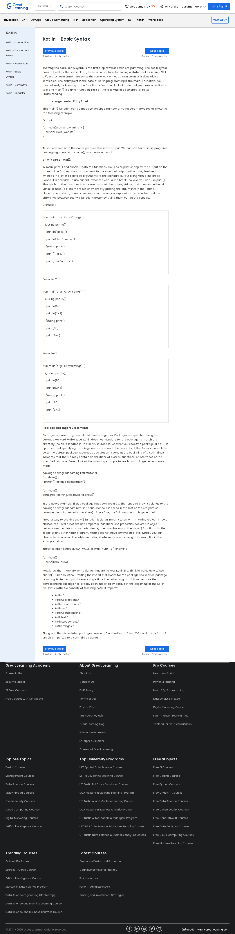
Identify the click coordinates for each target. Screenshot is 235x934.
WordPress (155, 20)
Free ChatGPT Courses (167, 793)
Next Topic (157, 51)
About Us (85, 673)
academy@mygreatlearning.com (207, 929)
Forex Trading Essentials (94, 886)
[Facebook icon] (129, 929)
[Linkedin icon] (137, 929)
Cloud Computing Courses (23, 809)
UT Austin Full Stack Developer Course (103, 784)
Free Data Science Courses (170, 801)
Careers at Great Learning (96, 749)
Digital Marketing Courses (22, 818)
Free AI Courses (163, 767)
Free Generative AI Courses (170, 818)
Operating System (112, 20)
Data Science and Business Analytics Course (34, 912)
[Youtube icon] (144, 929)
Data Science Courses (20, 784)
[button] (220, 20)
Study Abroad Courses (20, 793)
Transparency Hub (91, 715)
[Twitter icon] (152, 929)
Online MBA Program (19, 861)
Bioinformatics (88, 878)
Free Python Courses (166, 784)
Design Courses (15, 767)
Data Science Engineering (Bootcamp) (30, 895)
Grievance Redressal (92, 732)
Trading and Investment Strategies (101, 895)
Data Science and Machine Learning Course (34, 903)
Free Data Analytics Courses (171, 826)
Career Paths (14, 673)
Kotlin (140, 20)
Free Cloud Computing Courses (173, 835)
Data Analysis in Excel (166, 699)
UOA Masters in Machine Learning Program (106, 793)
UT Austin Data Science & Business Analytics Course (112, 835)
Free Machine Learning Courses (173, 843)
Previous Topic (54, 51)
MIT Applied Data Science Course (100, 767)
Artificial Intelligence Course (23, 878)
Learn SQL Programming (168, 690)
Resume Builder (15, 682)
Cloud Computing (57, 20)
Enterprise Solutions (91, 741)
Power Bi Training (164, 682)
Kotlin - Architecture (17, 63)
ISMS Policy (86, 690)
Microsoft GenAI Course (21, 870)
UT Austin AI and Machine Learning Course (106, 801)
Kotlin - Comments (17, 84)
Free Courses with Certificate (24, 699)
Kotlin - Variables (16, 93)
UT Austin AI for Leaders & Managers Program (108, 818)
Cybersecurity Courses (20, 801)
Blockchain (89, 20)
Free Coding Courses (166, 776)
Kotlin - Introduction (17, 42)
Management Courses (20, 776)
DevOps (36, 20)
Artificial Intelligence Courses (24, 826)
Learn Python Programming (170, 715)
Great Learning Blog (91, 724)
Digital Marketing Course (169, 707)
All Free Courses (16, 690)
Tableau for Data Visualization (172, 724)
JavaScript (10, 20)
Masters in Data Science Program (27, 886)
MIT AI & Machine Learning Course (101, 776)
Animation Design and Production (100, 861)
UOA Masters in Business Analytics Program (106, 809)
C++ (24, 20)
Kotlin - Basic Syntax (13, 74)
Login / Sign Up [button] (219, 6)
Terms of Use (88, 699)
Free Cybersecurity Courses (171, 809)
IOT (130, 20)
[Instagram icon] (159, 929)
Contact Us (86, 682)
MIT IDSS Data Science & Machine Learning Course (111, 826)
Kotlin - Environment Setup (17, 53)
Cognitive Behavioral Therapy (98, 870)
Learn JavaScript (163, 673)
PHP (75, 20)
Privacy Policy (88, 707)
